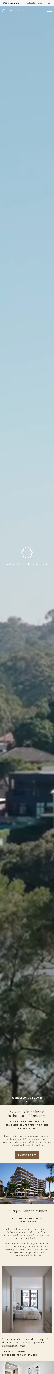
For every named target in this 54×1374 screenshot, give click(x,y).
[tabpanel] (27, 555)
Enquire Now (27, 1154)
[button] (24, 1200)
